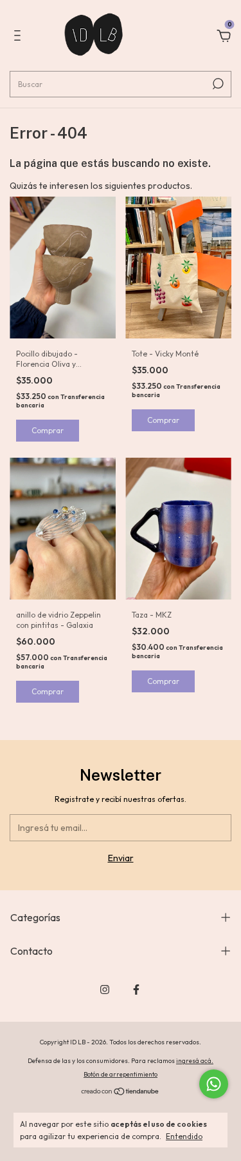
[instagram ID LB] (105, 989)
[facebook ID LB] (136, 989)
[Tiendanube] (120, 1092)
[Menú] (20, 37)
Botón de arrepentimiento (120, 1074)
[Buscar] (217, 84)
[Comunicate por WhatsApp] (213, 1083)
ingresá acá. (194, 1061)
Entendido (184, 1136)
